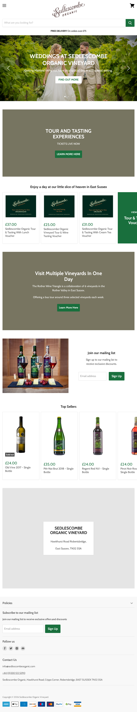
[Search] (130, 23)
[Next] (127, 68)
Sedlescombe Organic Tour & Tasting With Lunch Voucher (20, 232)
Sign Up (117, 376)
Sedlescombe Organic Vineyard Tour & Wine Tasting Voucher (56, 232)
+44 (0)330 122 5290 (14, 673)
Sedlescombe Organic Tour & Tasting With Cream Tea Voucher (97, 232)
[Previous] (9, 68)
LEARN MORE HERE (68, 154)
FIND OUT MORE (68, 79)
